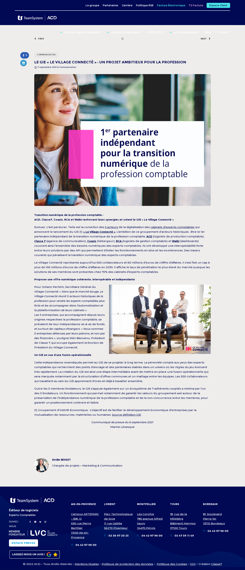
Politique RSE (145, 5)
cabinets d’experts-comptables (172, 227)
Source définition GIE (126, 414)
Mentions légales (87, 564)
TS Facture (196, 5)
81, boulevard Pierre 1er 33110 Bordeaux (214, 518)
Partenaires (110, 5)
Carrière (127, 5)
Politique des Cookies (172, 564)
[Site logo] (39, 18)
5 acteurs (111, 227)
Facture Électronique (171, 5)
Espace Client (218, 5)
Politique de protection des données (127, 564)
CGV (193, 564)
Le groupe (92, 5)
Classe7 (216, 564)
